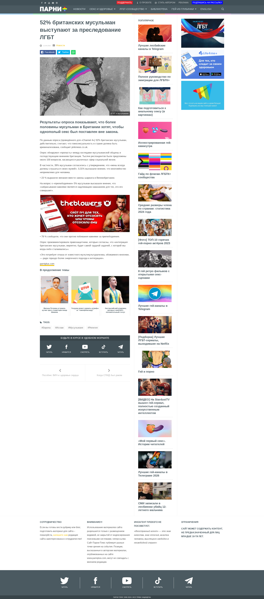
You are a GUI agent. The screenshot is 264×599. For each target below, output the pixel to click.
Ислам (60, 327)
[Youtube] (49, 2)
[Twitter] (45, 2)
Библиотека (159, 9)
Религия (93, 327)
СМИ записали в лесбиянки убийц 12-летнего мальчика (152, 507)
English (205, 9)
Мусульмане (76, 327)
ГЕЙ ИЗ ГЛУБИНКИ (183, 9)
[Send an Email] (53, 2)
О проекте (146, 2)
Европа (46, 327)
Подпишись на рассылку (207, 2)
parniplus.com (47, 263)
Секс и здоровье (101, 9)
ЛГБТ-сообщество (131, 9)
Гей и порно (146, 371)
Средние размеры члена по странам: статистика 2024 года (155, 208)
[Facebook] (42, 2)
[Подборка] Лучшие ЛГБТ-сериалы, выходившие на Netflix (153, 340)
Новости (79, 9)
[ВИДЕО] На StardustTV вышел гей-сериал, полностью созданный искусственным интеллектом (154, 406)
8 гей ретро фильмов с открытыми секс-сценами (154, 274)
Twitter (65, 52)
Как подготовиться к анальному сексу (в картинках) (152, 111)
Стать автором (166, 2)
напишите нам (60, 535)
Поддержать (124, 2)
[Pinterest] (57, 2)
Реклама (184, 2)
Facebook (50, 52)
